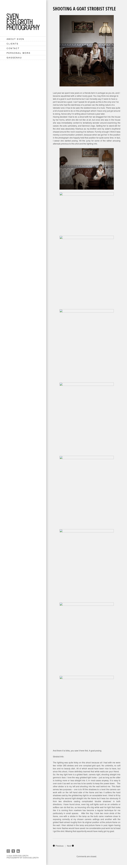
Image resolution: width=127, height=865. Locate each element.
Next (69, 845)
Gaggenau (14, 57)
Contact (13, 48)
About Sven (15, 38)
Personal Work (19, 52)
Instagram (8, 851)
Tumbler (13, 851)
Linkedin (18, 851)
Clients (13, 43)
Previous (60, 845)
